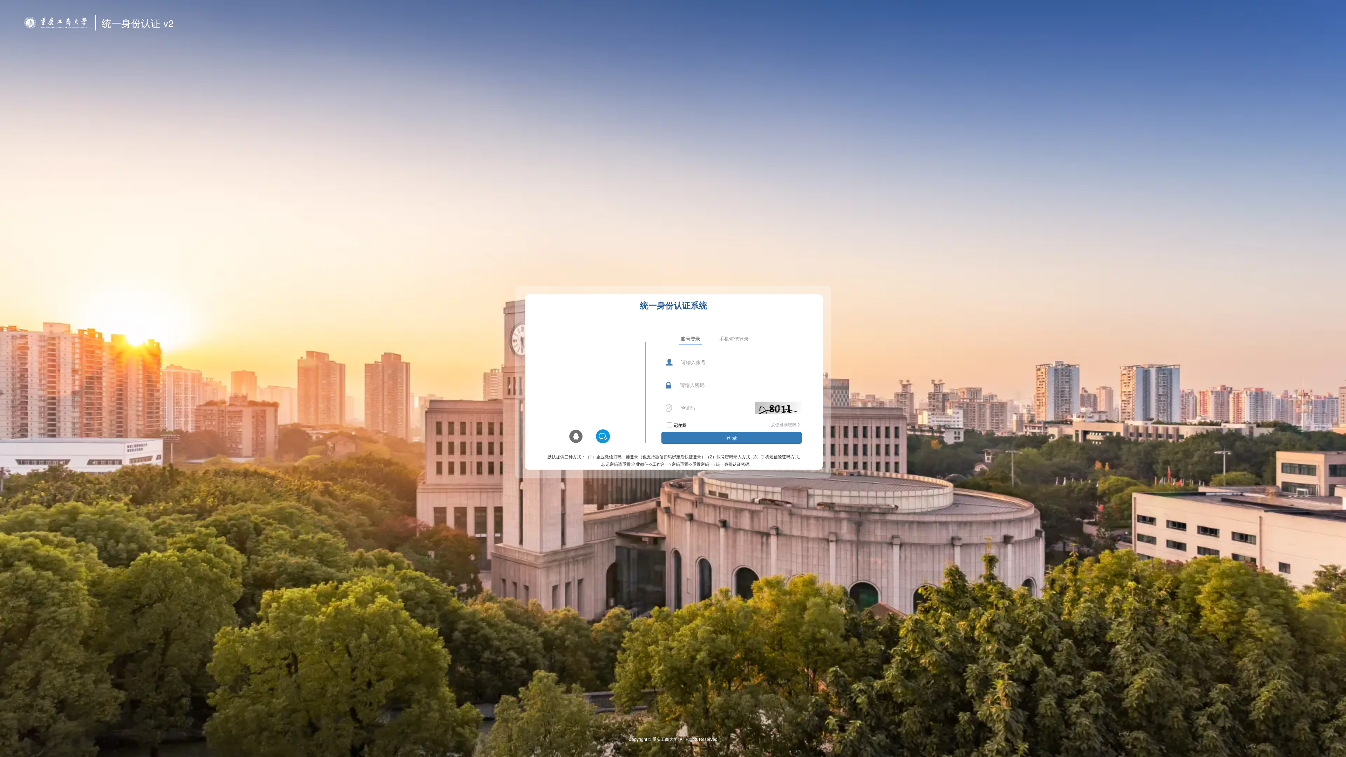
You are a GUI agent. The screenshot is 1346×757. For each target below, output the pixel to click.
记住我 (680, 425)
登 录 (731, 437)
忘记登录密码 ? (785, 425)
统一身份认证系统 (673, 305)
